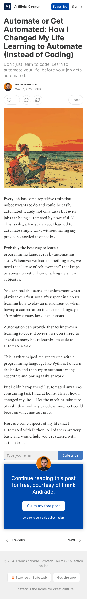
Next (71, 540)
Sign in (77, 6)
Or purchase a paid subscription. (43, 518)
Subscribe (60, 6)
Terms (60, 561)
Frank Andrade (26, 84)
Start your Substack (31, 577)
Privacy (47, 561)
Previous (18, 540)
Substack (21, 589)
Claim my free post (43, 505)
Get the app (66, 577)
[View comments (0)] (26, 100)
